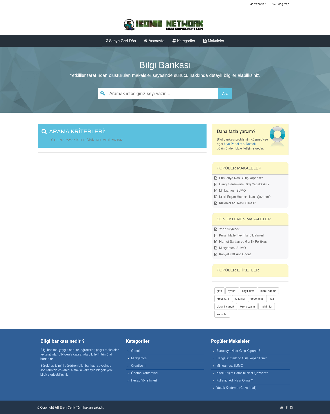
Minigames (139, 358)
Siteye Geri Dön (122, 40)
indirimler (266, 306)
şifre (219, 291)
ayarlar (232, 291)
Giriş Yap (282, 4)
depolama (257, 298)
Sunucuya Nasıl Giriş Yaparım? (240, 178)
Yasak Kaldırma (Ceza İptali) (236, 387)
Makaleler (215, 40)
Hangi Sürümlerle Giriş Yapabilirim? (243, 184)
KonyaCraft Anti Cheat (234, 254)
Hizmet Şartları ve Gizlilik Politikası (242, 241)
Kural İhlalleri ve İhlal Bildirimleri (241, 235)
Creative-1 (138, 365)
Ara (225, 93)
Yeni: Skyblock (229, 229)
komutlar (222, 314)
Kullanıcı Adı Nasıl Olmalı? (237, 203)
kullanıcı (240, 298)
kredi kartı (223, 298)
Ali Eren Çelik (65, 407)
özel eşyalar (247, 306)
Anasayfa (155, 40)
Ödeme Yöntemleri (144, 373)
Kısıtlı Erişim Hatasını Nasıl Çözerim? (244, 196)
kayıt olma (248, 291)
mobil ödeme (268, 291)
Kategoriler (185, 40)
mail (271, 298)
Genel (135, 350)
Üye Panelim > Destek (240, 143)
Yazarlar (259, 4)
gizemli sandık (225, 306)
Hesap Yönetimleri (144, 380)
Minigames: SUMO (232, 190)
